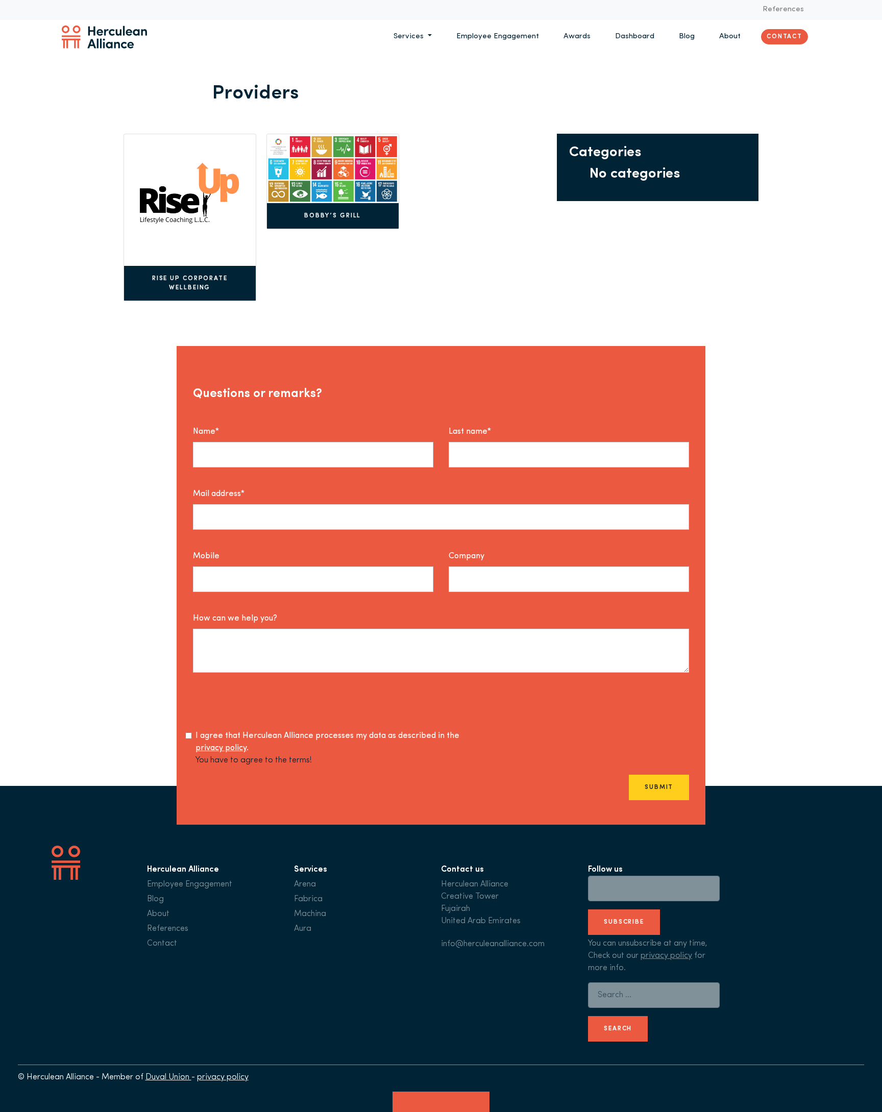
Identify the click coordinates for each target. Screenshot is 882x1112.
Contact (784, 37)
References (783, 9)
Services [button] (410, 36)
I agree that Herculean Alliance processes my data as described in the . (327, 742)
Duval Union (168, 1077)
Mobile (206, 556)
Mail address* (218, 494)
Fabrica (308, 899)
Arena (305, 884)
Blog (687, 36)
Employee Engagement (497, 36)
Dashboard (634, 36)
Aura (302, 929)
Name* (206, 432)
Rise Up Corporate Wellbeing (190, 283)
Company (466, 556)
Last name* (470, 432)
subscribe (624, 922)
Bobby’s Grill (332, 216)
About (730, 36)
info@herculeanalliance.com (493, 944)
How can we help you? (235, 618)
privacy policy (221, 748)
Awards (577, 36)
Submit (659, 787)
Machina (310, 914)
